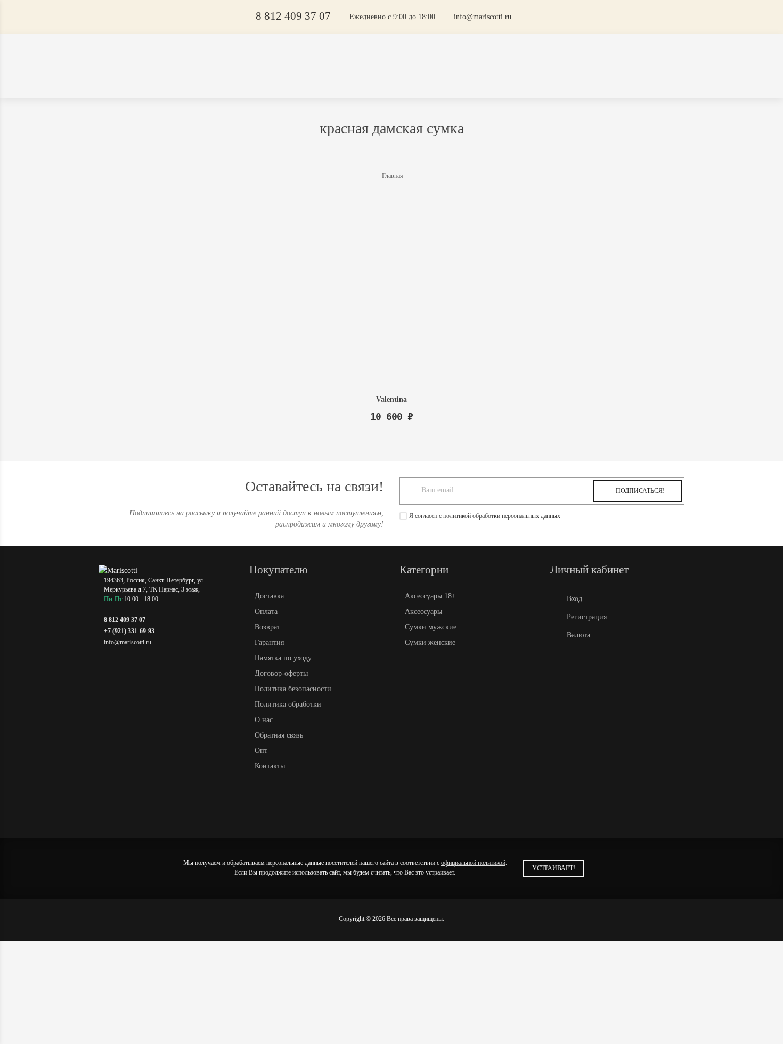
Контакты (429, 49)
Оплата (350, 49)
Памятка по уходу (283, 658)
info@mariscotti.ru (482, 17)
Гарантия (269, 642)
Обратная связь (279, 735)
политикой (457, 516)
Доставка (303, 49)
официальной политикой (473, 863)
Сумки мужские (375, 81)
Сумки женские (289, 81)
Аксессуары (535, 81)
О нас (264, 720)
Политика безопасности (293, 689)
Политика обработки (288, 704)
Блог (473, 49)
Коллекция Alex (149, 81)
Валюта (578, 635)
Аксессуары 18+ (459, 81)
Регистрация (587, 617)
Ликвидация (219, 81)
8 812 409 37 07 (293, 16)
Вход (574, 599)
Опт (387, 49)
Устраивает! (553, 868)
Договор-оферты (281, 673)
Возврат (267, 627)
